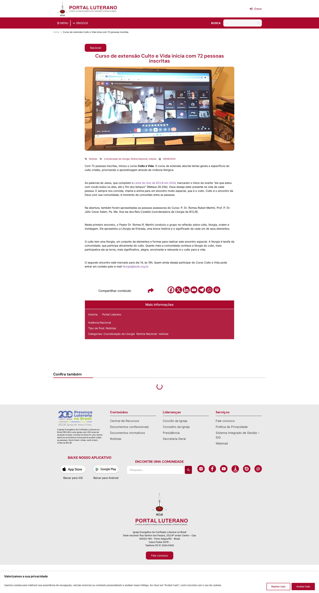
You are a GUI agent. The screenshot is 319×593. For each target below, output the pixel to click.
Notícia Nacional (146, 333)
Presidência (171, 450)
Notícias (111, 328)
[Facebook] (170, 289)
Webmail (222, 461)
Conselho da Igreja (176, 444)
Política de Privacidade (232, 444)
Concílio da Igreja (175, 439)
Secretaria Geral (174, 456)
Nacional (105, 322)
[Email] (193, 289)
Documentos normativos (127, 450)
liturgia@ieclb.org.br (135, 266)
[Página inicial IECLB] (62, 9)
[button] (95, 48)
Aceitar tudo (303, 586)
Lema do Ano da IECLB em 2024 (154, 183)
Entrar (258, 8)
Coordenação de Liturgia (119, 333)
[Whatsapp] (209, 289)
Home (56, 32)
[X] (178, 289)
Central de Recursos (124, 439)
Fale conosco (225, 439)
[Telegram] (201, 289)
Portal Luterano (111, 314)
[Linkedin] (186, 289)
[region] (159, 582)
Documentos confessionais (129, 444)
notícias (163, 333)
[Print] (216, 289)
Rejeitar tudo (278, 586)
